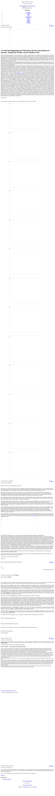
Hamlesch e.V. (26, 786)
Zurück (25, 781)
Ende (31, 781)
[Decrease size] (27, 5)
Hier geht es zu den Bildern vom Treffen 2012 (8, 690)
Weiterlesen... (3, 775)
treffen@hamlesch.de (20, 73)
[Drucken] (52, 25)
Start (23, 781)
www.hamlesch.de (34, 515)
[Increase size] (22, 5)
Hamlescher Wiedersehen (7, 779)
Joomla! (35, 786)
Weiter (29, 781)
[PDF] (50, 25)
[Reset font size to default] (32, 5)
